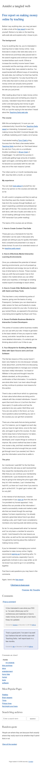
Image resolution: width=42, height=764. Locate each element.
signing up (16, 554)
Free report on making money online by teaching (20, 17)
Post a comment (9, 601)
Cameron (15, 625)
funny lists (6, 674)
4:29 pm (31, 646)
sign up (20, 499)
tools (4, 680)
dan (14, 646)
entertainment (7, 671)
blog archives (7, 665)
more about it (18, 186)
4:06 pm (34, 625)
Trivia (4, 700)
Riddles (5, 694)
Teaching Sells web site (19, 112)
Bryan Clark (23, 152)
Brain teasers (7, 697)
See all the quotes (9, 744)
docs (4, 668)
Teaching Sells (7, 146)
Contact (31, 761)
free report (21, 29)
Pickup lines (7, 703)
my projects (10, 662)
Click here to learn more (20, 584)
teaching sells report (12, 248)
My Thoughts (35, 590)
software (5, 683)
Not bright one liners (10, 706)
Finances (25, 590)
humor (4, 677)
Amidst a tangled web (16, 6)
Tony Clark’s (23, 140)
